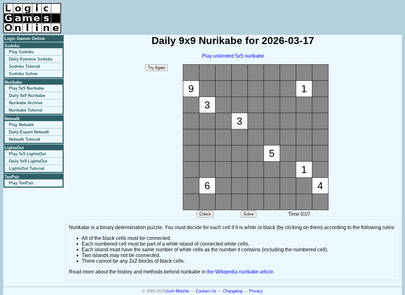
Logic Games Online (24, 38)
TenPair (11, 177)
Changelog (232, 291)
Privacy (256, 291)
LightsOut (14, 147)
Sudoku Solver (23, 73)
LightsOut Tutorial (26, 168)
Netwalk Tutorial (24, 139)
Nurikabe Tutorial (25, 110)
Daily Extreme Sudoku (31, 59)
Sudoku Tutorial (24, 66)
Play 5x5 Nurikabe (26, 88)
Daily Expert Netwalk (29, 132)
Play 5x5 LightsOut (27, 153)
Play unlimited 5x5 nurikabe (233, 56)
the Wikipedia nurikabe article (240, 271)
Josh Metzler (177, 291)
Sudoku (12, 45)
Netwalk (12, 118)
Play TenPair (21, 183)
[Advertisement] (328, 12)
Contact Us (206, 291)
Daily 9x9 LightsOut (28, 161)
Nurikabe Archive (25, 102)
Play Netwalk (21, 124)
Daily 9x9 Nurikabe (27, 95)
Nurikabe (13, 82)
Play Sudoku (21, 51)
